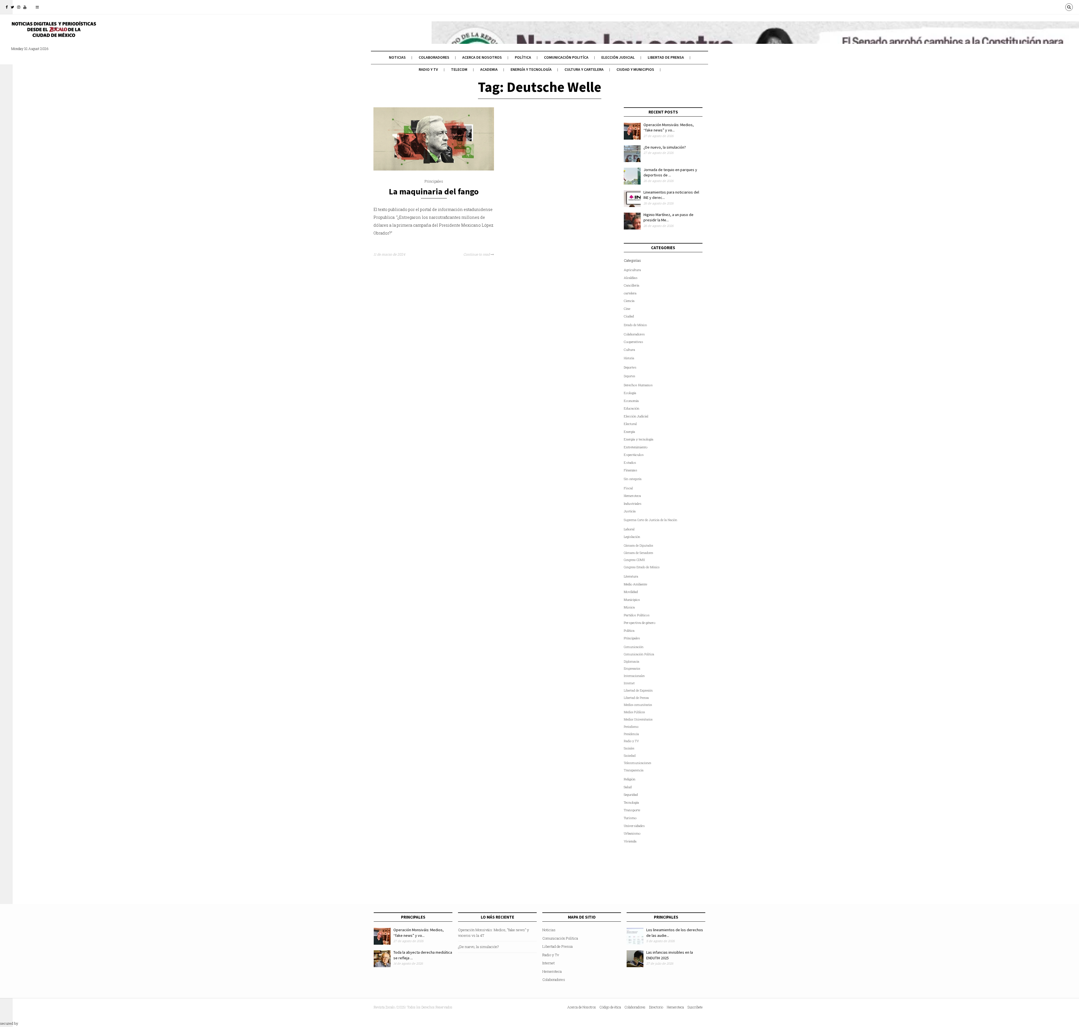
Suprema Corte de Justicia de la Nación (650, 520)
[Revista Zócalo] (53, 33)
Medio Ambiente (635, 584)
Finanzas (630, 470)
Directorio (656, 1007)
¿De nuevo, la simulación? (664, 147)
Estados (630, 462)
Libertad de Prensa (666, 57)
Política (523, 57)
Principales (434, 181)
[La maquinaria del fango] (433, 169)
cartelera (630, 293)
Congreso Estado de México (641, 567)
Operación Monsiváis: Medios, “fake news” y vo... (668, 127)
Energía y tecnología (531, 69)
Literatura (631, 576)
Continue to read (477, 254)
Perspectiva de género (639, 623)
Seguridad (631, 794)
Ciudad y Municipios (635, 69)
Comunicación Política (639, 654)
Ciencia (629, 301)
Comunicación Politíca (566, 57)
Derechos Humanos (638, 385)
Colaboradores (434, 57)
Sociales (629, 748)
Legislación (632, 537)
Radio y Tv (428, 69)
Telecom (459, 69)
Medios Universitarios (638, 719)
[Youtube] (24, 7)
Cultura (629, 349)
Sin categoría (632, 479)
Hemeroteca (632, 496)
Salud (628, 787)
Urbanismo (632, 833)
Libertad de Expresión (638, 690)
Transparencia (633, 770)
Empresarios (632, 669)
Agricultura (632, 270)
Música (629, 607)
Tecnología (631, 802)
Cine (627, 308)
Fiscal (628, 488)
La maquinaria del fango (434, 191)
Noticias (397, 57)
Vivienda (630, 841)
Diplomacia (631, 662)
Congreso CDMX (634, 560)
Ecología (630, 393)
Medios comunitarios (638, 705)
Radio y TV (631, 741)
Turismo (630, 818)
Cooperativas (633, 342)
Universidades (634, 826)
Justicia (630, 511)
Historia (629, 358)
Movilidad (631, 592)
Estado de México (635, 325)
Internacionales (634, 676)
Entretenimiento (635, 447)
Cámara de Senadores (638, 553)
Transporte (632, 810)
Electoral (630, 424)
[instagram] (18, 7)
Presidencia (631, 734)
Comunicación (633, 647)
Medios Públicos (634, 712)
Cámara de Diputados (638, 545)
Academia (489, 69)
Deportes (630, 367)
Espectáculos (634, 455)
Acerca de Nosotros (482, 57)
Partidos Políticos (637, 615)
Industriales (632, 503)
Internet (629, 683)
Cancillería (631, 285)
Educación (631, 408)
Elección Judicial (618, 57)
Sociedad (630, 756)
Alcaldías (631, 278)
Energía (629, 432)
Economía (631, 401)
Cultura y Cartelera (584, 69)
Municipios (632, 599)
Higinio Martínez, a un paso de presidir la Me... (668, 217)
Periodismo (631, 727)
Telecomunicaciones (637, 763)
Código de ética (610, 1007)
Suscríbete (695, 1007)
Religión (629, 779)
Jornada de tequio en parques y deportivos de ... (670, 172)
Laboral (629, 529)
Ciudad (629, 316)
